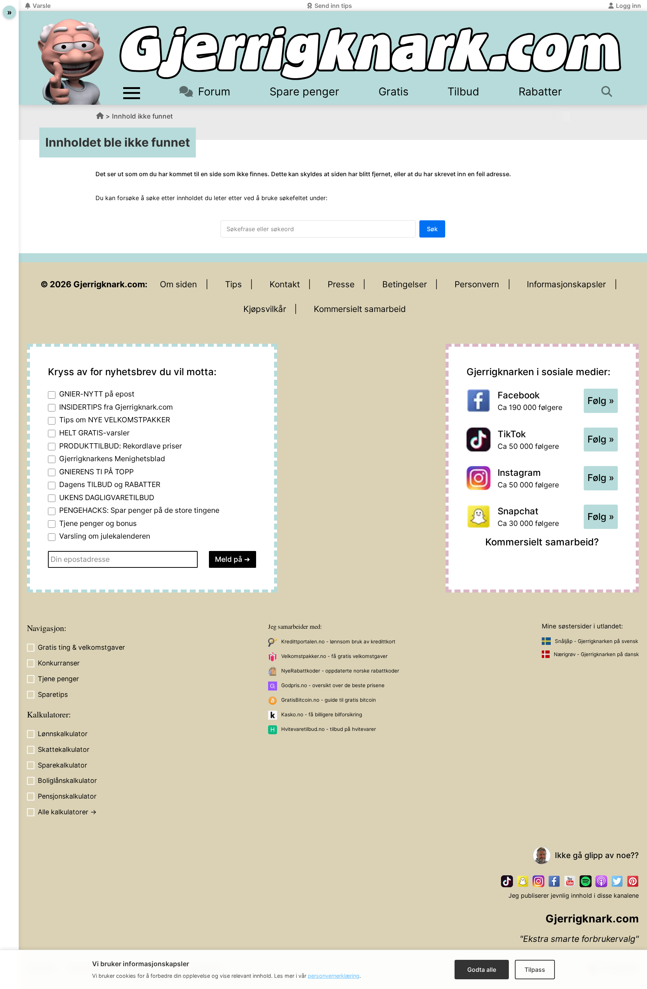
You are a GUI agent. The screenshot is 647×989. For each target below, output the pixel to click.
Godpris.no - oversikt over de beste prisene (333, 685)
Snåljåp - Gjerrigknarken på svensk (596, 641)
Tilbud (463, 91)
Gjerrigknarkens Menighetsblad (112, 458)
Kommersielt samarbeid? (542, 542)
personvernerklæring (333, 976)
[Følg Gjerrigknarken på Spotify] (586, 881)
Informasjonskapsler (566, 284)
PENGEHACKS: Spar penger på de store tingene (139, 510)
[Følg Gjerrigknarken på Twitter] (617, 881)
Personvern (477, 284)
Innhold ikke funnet (142, 116)
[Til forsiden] (370, 52)
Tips (233, 284)
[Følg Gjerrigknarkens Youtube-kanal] (570, 881)
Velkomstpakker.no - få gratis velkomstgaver (334, 656)
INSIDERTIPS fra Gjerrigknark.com (116, 406)
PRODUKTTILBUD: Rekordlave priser (120, 445)
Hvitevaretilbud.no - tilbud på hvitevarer (328, 729)
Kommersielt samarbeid (360, 309)
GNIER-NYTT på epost (96, 393)
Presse (341, 284)
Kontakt (285, 284)
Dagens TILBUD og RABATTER (109, 484)
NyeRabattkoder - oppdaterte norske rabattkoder (340, 671)
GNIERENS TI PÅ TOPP (96, 471)
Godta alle (481, 969)
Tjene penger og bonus (98, 523)
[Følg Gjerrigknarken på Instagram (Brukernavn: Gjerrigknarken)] (538, 881)
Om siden (178, 284)
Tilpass (535, 969)
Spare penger (304, 91)
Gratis (393, 91)
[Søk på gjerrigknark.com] (609, 91)
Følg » (600, 400)
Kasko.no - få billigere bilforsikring (321, 714)
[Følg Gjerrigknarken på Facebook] (554, 881)
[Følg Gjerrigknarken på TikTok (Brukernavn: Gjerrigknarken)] (507, 881)
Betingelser (404, 284)
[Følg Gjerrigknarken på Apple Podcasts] (601, 881)
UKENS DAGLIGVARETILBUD (106, 497)
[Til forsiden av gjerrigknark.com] (70, 62)
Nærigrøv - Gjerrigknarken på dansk (596, 654)
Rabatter (540, 91)
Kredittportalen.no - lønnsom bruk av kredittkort (338, 641)
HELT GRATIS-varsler (94, 432)
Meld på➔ (232, 559)
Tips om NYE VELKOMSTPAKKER (114, 419)
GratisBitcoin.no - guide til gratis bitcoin (328, 700)
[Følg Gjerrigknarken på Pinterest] (633, 881)
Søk (432, 229)
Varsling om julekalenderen (104, 536)
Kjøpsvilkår (264, 309)
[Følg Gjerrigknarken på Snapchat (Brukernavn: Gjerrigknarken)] (523, 881)
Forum (214, 91)
